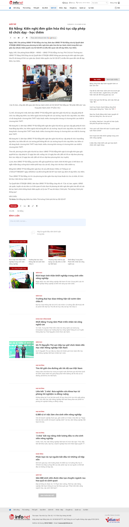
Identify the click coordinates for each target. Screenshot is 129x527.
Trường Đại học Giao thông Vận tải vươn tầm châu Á (37, 262)
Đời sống (17, 8)
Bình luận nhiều (112, 79)
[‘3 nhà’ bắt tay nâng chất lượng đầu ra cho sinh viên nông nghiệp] (21, 440)
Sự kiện (91, 8)
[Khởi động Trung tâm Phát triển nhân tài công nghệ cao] (77, 251)
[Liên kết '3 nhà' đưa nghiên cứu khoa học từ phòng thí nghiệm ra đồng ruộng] (21, 396)
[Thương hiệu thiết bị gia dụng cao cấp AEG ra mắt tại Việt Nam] (57, 251)
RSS (118, 8)
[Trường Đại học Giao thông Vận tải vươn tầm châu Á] (37, 251)
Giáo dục (39, 273)
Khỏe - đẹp (63, 8)
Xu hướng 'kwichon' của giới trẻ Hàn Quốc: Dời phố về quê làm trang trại (104, 122)
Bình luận (14, 206)
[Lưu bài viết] (26, 37)
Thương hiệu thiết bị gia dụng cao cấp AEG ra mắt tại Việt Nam (57, 262)
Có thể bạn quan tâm (19, 242)
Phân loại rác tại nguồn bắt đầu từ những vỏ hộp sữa (60, 458)
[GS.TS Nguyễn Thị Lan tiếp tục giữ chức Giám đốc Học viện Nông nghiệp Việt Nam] (21, 349)
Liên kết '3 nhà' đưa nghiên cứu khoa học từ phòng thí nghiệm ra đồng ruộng (58, 392)
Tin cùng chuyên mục (19, 268)
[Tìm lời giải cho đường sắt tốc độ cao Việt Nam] (21, 373)
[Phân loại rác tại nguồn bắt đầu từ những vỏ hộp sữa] (21, 461)
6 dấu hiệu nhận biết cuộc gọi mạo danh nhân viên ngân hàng (103, 144)
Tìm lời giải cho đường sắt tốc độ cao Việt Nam (59, 368)
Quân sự (82, 8)
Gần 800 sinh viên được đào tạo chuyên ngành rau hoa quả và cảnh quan (60, 479)
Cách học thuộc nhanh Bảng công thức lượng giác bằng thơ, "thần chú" (103, 108)
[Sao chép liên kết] (22, 37)
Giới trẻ (53, 8)
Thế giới (36, 8)
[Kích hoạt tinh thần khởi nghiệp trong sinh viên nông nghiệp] (18, 251)
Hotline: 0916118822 (84, 3)
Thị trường (26, 8)
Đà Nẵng (20, 211)
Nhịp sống (39, 454)
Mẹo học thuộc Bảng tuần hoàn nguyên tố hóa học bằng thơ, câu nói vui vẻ (104, 115)
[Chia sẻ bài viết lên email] (18, 37)
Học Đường (40, 365)
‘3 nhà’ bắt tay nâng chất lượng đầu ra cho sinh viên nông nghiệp (59, 437)
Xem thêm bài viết (47, 495)
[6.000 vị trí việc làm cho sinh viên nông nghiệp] (21, 419)
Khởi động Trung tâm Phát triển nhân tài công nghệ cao (76, 262)
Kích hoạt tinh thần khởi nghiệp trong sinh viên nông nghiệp (17, 262)
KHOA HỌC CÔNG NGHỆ (43, 319)
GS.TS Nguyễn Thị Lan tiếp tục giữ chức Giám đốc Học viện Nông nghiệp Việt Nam (60, 346)
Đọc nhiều (97, 79)
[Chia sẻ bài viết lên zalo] (14, 37)
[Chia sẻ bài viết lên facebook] (10, 37)
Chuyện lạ (73, 8)
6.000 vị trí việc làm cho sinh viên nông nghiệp (58, 414)
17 (115, 109)
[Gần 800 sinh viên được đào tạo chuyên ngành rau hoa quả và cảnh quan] (21, 482)
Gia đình (45, 8)
